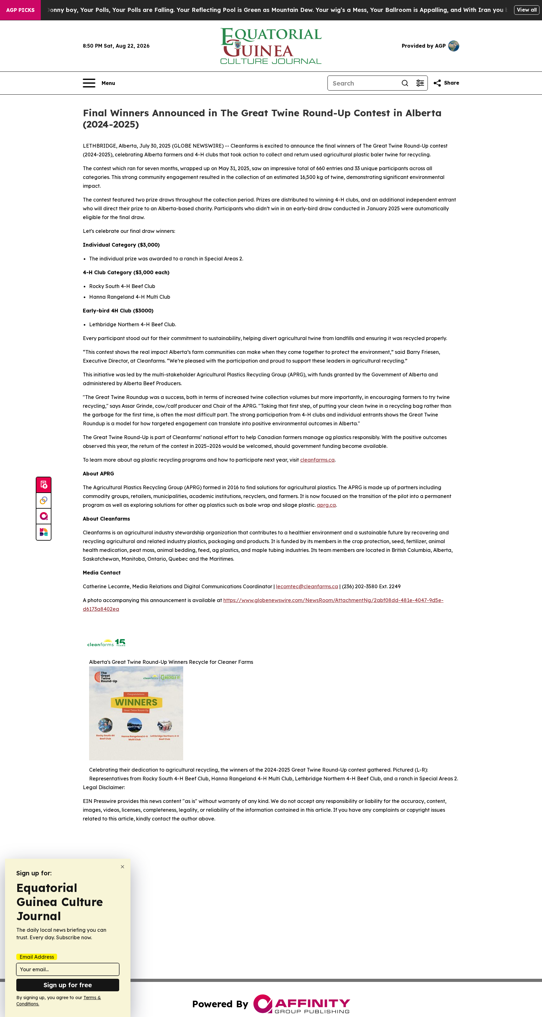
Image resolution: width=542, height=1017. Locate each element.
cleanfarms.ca (317, 460)
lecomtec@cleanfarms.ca (307, 586)
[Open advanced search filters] (420, 83)
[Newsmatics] (43, 532)
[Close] (122, 867)
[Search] (404, 83)
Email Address (36, 957)
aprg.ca (326, 505)
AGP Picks (20, 10)
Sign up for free (68, 985)
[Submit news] (43, 485)
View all (527, 10)
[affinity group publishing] (43, 516)
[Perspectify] (43, 501)
